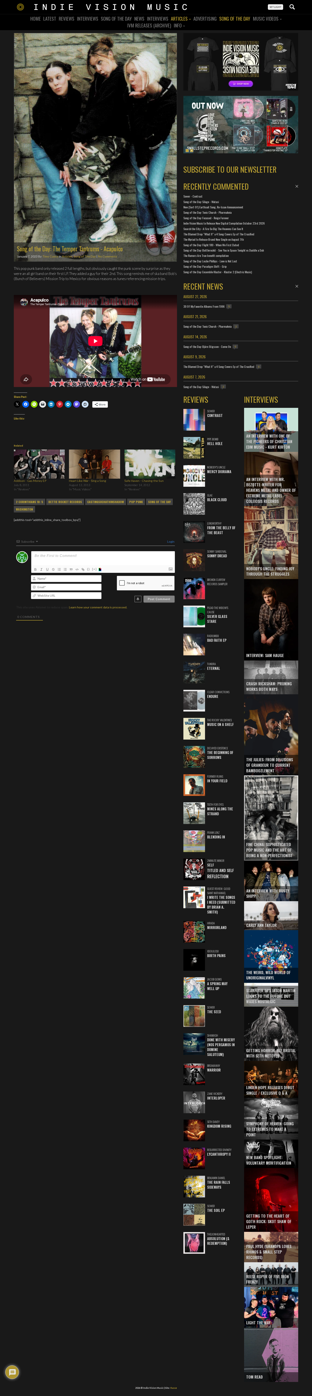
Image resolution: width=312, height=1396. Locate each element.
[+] (94, 569)
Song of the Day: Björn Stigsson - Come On (207, 346)
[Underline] (47, 569)
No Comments (107, 256)
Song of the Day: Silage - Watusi (201, 201)
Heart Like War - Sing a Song (87, 480)
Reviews (66, 18)
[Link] (83, 569)
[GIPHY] (100, 569)
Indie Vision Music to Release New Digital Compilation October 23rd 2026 (224, 223)
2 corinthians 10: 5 (29, 502)
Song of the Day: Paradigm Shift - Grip (205, 266)
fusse (174, 1387)
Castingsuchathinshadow (105, 502)
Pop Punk (136, 502)
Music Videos (266, 18)
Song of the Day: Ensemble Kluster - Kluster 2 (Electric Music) (217, 272)
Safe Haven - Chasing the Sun (144, 480)
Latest (49, 18)
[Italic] (41, 569)
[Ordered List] (59, 569)
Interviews (87, 18)
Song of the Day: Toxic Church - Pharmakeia (207, 212)
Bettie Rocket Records (65, 502)
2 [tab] (191, 150)
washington (24, 509)
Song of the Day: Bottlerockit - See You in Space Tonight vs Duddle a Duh (223, 250)
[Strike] (53, 569)
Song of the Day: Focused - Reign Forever (206, 218)
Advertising (205, 18)
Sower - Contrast (192, 196)
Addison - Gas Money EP (30, 480)
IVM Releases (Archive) (149, 25)
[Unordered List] (65, 569)
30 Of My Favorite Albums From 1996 (204, 306)
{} (88, 569)
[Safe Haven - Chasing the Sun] (149, 464)
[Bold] (35, 569)
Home (35, 18)
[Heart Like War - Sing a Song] (94, 464)
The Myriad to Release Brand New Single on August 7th (213, 239)
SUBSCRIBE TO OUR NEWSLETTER (230, 169)
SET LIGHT (275, 7)
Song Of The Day (116, 18)
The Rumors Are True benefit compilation (206, 255)
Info (178, 25)
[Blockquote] (71, 569)
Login (170, 541)
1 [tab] (187, 150)
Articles (180, 18)
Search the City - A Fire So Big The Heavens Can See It (213, 228)
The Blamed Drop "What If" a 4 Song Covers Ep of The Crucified (218, 234)
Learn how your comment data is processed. (98, 607)
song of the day (159, 502)
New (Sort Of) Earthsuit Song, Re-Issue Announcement (213, 207)
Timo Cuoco (50, 256)
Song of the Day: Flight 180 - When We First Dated (211, 245)
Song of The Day (234, 18)
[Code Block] (77, 569)
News (139, 18)
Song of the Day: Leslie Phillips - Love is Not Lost (210, 261)
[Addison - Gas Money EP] (39, 464)
